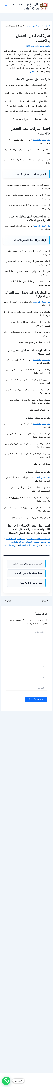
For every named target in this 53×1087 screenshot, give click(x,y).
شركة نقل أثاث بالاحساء (29, 545)
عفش (32, 71)
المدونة (47, 25)
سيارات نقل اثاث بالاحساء (31, 583)
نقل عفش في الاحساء (15, 538)
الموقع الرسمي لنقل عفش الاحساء (27, 563)
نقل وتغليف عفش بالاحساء (38, 542)
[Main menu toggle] (6, 6)
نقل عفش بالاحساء (32, 25)
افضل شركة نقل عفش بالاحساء (28, 573)
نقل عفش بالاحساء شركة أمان (26, 6)
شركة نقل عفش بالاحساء (38, 538)
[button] (6, 1081)
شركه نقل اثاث (10, 545)
